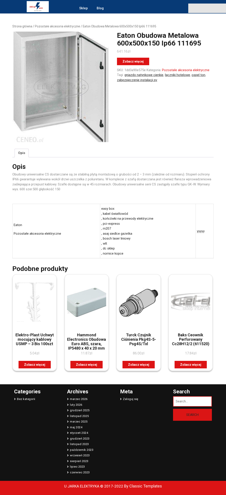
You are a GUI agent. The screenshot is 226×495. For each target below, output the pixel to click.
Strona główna (22, 26)
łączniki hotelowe (177, 75)
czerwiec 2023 (80, 472)
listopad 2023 (79, 444)
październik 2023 (81, 449)
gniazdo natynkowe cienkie (143, 75)
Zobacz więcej (133, 61)
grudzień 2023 (80, 438)
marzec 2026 (79, 399)
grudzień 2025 (80, 410)
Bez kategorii (26, 399)
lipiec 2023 (77, 466)
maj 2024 (76, 427)
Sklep (83, 8)
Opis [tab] (21, 153)
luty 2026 (76, 404)
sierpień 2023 (79, 461)
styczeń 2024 (79, 432)
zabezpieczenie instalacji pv (137, 80)
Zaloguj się (130, 399)
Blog (100, 8)
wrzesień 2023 (80, 455)
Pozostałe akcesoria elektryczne (57, 26)
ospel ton (198, 75)
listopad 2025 (79, 416)
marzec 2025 (79, 421)
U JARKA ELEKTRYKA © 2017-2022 (93, 486)
